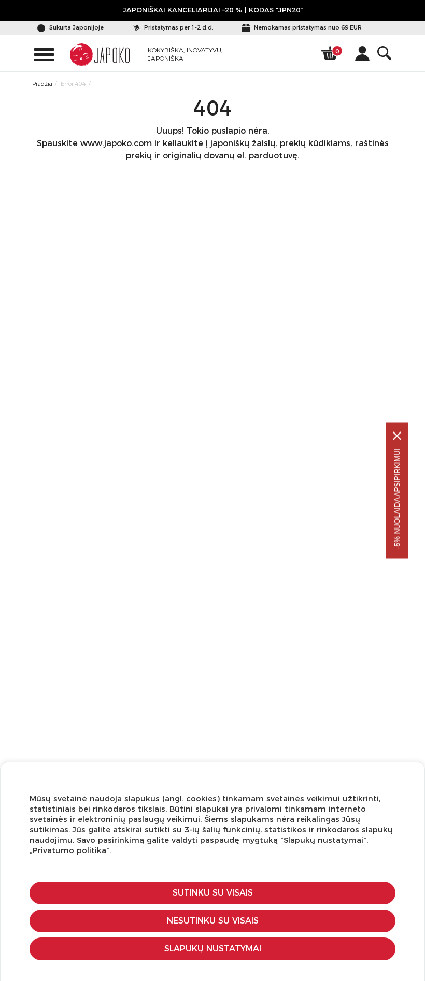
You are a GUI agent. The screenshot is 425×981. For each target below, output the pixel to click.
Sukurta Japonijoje (76, 27)
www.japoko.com (116, 143)
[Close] (397, 436)
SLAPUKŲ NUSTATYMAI (212, 949)
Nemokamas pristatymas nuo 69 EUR (307, 27)
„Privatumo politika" (69, 850)
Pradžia (42, 84)
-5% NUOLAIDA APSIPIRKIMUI (397, 499)
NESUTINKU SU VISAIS (213, 921)
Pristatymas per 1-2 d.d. (178, 27)
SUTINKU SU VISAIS (213, 893)
